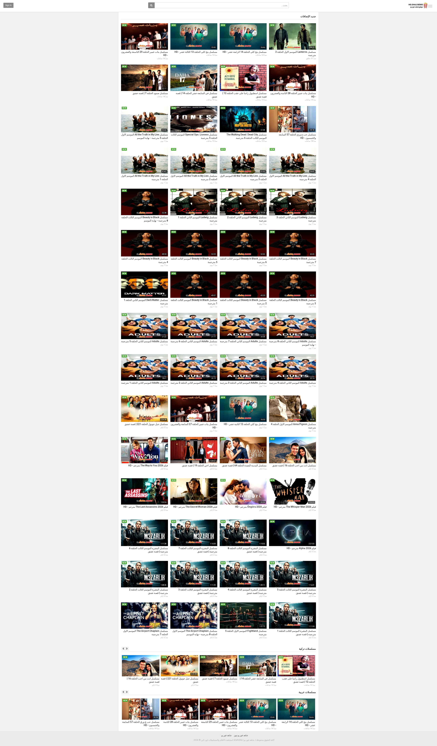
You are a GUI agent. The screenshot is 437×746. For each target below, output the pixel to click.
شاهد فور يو (226, 735)
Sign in (8, 5)
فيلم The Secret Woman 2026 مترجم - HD (195, 506)
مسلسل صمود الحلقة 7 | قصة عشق (150, 93)
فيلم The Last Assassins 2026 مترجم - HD (145, 506)
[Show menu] (430, 6)
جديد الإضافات (308, 16)
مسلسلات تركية (307, 648)
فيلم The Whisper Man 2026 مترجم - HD (295, 506)
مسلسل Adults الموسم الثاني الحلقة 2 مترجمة (194, 382)
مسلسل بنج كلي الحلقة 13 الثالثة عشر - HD (195, 52)
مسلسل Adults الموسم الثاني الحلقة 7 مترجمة (243, 341)
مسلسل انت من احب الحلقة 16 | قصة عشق (294, 465)
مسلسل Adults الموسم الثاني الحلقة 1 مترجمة (144, 382)
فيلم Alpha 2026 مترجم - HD (301, 548)
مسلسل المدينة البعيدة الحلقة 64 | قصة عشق (244, 465)
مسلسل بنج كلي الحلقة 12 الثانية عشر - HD (245, 424)
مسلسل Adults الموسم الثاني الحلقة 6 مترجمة (194, 341)
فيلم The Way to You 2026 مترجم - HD (148, 465)
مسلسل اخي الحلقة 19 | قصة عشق (199, 465)
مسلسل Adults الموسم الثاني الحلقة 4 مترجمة (292, 382)
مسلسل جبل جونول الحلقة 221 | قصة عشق (146, 424)
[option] (296, 671)
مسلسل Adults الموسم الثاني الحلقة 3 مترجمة (243, 382)
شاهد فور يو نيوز (241, 735)
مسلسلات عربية (307, 692)
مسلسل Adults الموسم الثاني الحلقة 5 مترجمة (144, 341)
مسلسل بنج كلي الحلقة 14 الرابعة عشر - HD (245, 52)
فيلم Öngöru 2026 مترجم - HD (251, 506)
